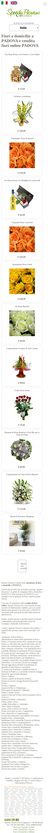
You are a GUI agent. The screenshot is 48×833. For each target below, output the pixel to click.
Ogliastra (30, 803)
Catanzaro (24, 794)
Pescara (12, 807)
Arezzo (11, 790)
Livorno (11, 800)
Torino (40, 811)
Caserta (12, 794)
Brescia (40, 791)
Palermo (19, 805)
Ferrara (34, 796)
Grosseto (39, 797)
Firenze (40, 796)
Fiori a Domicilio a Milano (24, 832)
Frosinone (21, 797)
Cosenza (40, 794)
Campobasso (31, 793)
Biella (21, 791)
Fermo (29, 796)
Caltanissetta (21, 793)
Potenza (40, 807)
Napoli (13, 803)
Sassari (34, 810)
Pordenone (33, 807)
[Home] (24, 12)
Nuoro (24, 803)
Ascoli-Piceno (19, 790)
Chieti (29, 794)
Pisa (23, 807)
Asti (25, 790)
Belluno (40, 790)
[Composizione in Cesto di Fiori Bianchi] (22, 491)
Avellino (30, 790)
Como (34, 794)
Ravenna (17, 808)
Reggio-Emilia (38, 808)
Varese (34, 813)
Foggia (6, 797)
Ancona (21, 788)
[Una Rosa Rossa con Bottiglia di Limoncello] (22, 197)
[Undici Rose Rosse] (22, 407)
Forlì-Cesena (13, 797)
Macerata (28, 800)
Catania (17, 794)
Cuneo (19, 796)
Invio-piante (14, 799)
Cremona (7, 796)
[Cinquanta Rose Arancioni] (22, 239)
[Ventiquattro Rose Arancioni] (22, 155)
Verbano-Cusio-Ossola (11, 814)
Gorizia (34, 797)
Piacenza (17, 807)
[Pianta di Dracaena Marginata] (22, 533)
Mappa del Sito (20, 780)
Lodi (17, 800)
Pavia (29, 805)
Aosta (40, 788)
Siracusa (11, 811)
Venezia (40, 813)
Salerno (28, 810)
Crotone (13, 796)
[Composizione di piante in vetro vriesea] (22, 365)
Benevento (7, 791)
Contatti (15, 778)
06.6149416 (25, 15)
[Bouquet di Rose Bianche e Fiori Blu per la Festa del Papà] (22, 449)
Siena (6, 811)
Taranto (24, 811)
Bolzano (33, 791)
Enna (24, 796)
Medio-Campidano (23, 802)
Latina (35, 799)
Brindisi (6, 793)
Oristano (6, 805)
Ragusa (11, 808)
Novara (18, 803)
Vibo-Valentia (38, 814)
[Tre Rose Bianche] (22, 323)
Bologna (27, 791)
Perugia (35, 805)
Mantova (35, 800)
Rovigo (22, 810)
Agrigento (7, 788)
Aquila (6, 790)
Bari (35, 790)
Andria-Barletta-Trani (31, 788)
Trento (12, 813)
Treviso (18, 813)
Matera (13, 802)
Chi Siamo (24, 778)
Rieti (5, 810)
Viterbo (12, 816)
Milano (40, 802)
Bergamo (15, 791)
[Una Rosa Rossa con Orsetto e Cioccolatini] (22, 71)
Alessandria (15, 788)
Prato (5, 808)
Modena (6, 803)
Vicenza (6, 816)
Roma (16, 810)
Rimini (11, 810)
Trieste (24, 813)
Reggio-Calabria (27, 808)
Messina (33, 802)
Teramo (30, 811)
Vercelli (22, 814)
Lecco (6, 800)
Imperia (6, 799)
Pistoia (27, 807)
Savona (40, 810)
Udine (29, 813)
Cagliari (13, 793)
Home (7, 778)
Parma (25, 805)
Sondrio (17, 811)
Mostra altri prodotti (23, 566)
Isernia (22, 799)
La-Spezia (28, 799)
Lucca (22, 800)
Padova (13, 805)
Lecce (40, 799)
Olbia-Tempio (38, 803)
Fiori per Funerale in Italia (23, 827)
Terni (35, 811)
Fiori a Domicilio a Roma (23, 829)
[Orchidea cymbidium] (22, 113)
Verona (29, 814)
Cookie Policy (35, 780)
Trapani (6, 813)
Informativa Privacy (24, 783)
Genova (28, 797)
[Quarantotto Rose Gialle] (22, 281)
